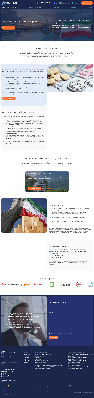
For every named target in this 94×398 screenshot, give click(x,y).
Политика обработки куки (6, 394)
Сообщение (51, 319)
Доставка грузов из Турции (74, 356)
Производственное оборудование (43, 354)
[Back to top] (91, 395)
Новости (26, 359)
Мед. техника (37, 359)
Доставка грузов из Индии (74, 365)
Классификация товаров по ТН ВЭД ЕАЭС (45, 366)
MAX (57, 3)
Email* (72, 312)
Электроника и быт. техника (41, 360)
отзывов (14, 362)
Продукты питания (39, 356)
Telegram (76, 3)
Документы (74, 7)
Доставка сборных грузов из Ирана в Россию (79, 366)
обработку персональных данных (66, 333)
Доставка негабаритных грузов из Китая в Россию (80, 354)
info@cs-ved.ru (42, 3)
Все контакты (56, 257)
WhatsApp (66, 3)
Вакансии (26, 357)
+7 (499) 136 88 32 (44, 2)
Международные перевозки (9, 7)
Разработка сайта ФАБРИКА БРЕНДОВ (83, 392)
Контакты (89, 7)
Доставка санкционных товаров (76, 368)
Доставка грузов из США (74, 362)
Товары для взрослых (40, 362)
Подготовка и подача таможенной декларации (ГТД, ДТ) (48, 365)
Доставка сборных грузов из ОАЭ (76, 363)
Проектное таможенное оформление (43, 363)
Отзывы (26, 356)
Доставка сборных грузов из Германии (78, 357)
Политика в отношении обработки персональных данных (13, 392)
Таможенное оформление (34, 7)
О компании (56, 7)
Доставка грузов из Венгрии (75, 359)
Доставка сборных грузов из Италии (77, 360)
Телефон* (51, 312)
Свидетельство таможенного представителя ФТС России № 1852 (8, 360)
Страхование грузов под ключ (42, 368)
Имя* (50, 305)
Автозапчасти (37, 357)
